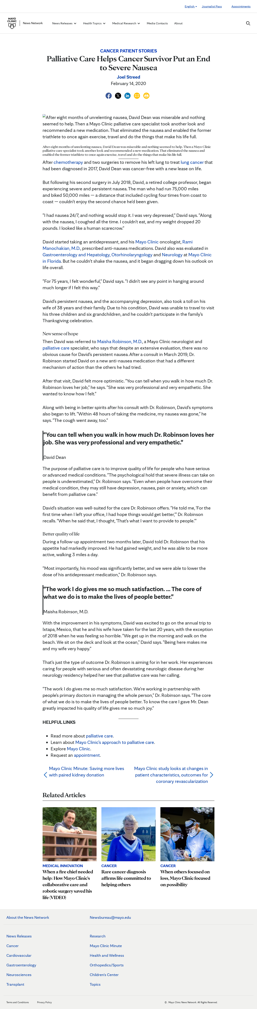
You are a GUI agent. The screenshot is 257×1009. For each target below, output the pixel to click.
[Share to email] (137, 95)
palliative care (56, 348)
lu (182, 162)
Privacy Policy (44, 1002)
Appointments (241, 6)
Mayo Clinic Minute (106, 945)
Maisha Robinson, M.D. (119, 341)
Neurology (172, 254)
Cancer (12, 945)
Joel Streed (128, 77)
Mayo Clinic (147, 242)
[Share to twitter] (118, 95)
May (71, 749)
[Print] (146, 95)
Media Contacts (157, 23)
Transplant (15, 984)
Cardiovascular (19, 955)
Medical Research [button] (124, 23)
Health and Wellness (107, 955)
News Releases (19, 936)
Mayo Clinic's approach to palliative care (114, 742)
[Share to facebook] (109, 95)
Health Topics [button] (92, 23)
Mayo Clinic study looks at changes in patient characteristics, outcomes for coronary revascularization (171, 774)
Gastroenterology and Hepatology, (76, 254)
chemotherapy (68, 162)
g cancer (195, 162)
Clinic (84, 749)
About (178, 23)
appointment (87, 755)
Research (98, 936)
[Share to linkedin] (128, 95)
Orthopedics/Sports (107, 965)
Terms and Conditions (17, 1002)
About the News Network (27, 917)
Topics (95, 984)
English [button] (190, 6)
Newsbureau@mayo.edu (110, 917)
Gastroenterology (21, 965)
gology (145, 254)
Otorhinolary (124, 254)
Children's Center (104, 974)
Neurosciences (19, 974)
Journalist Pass (212, 6)
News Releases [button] (62, 23)
